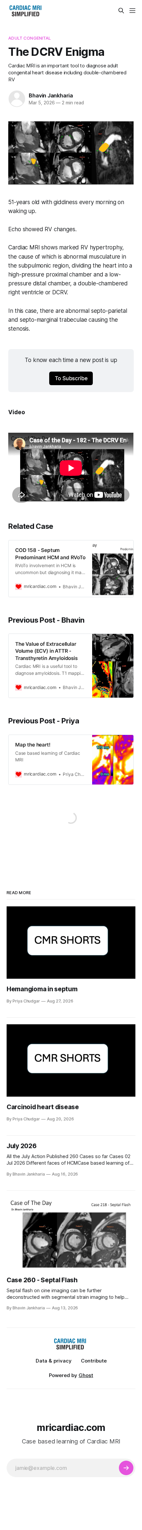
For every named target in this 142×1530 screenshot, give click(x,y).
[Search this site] (121, 10)
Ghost (86, 1375)
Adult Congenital (29, 38)
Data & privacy (54, 1361)
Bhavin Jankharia (51, 95)
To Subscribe (71, 378)
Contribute (94, 1361)
